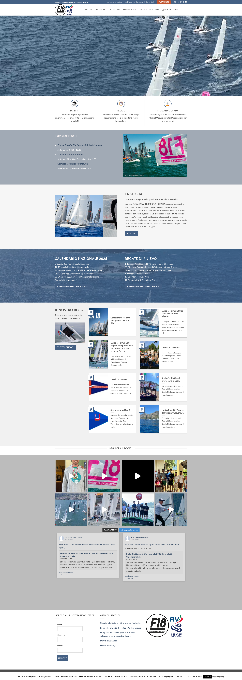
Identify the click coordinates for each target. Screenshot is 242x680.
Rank (133, 10)
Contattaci (150, 2)
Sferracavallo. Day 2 (120, 410)
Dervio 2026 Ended (171, 347)
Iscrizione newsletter (114, 2)
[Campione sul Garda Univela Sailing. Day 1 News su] (171, 509)
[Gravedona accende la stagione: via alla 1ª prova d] (71, 476)
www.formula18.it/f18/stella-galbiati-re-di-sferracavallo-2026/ (152, 544)
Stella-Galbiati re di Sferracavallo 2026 (171, 379)
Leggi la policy (218, 676)
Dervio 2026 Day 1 (120, 379)
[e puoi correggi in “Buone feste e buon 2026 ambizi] (138, 476)
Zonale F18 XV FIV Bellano (70, 154)
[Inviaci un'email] (183, 2)
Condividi (64, 575)
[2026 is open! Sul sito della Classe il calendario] (104, 476)
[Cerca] (175, 2)
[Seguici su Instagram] (181, 2)
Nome (59, 624)
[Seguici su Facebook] (178, 2)
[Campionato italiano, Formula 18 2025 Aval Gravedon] (171, 476)
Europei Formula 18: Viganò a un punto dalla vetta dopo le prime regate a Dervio (122, 347)
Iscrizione (100, 10)
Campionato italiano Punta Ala (72, 163)
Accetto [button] (207, 676)
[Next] (113, 216)
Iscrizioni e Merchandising (134, 2)
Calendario (114, 10)
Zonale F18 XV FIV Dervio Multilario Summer (80, 145)
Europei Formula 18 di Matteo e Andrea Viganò (172, 314)
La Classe (88, 10)
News (125, 10)
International (172, 10)
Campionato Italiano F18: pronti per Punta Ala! (121, 320)
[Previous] (58, 216)
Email (60, 645)
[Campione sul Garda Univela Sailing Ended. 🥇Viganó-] (138, 509)
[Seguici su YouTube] (186, 2)
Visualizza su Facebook (66, 572)
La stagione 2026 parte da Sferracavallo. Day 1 (173, 411)
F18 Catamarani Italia (73, 537)
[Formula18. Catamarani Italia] (67, 10)
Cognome (61, 635)
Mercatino (154, 10)
